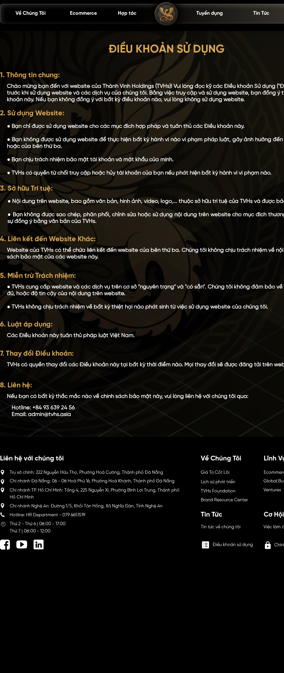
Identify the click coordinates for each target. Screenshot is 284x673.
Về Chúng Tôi (30, 13)
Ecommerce (83, 13)
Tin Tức (261, 13)
